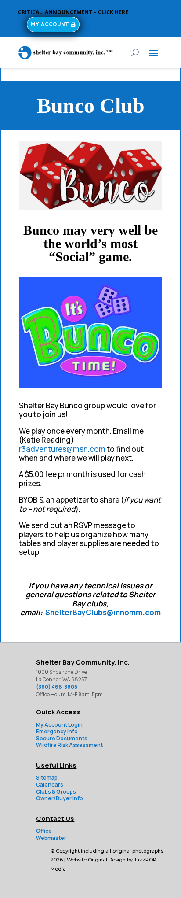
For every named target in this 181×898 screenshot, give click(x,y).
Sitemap (47, 777)
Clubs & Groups (56, 791)
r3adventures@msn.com (62, 449)
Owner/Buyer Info (59, 798)
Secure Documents (61, 738)
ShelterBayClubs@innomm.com (103, 612)
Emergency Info (57, 731)
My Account (50, 24)
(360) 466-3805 (56, 687)
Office (44, 831)
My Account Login (59, 724)
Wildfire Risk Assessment (69, 745)
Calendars (49, 784)
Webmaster (51, 838)
